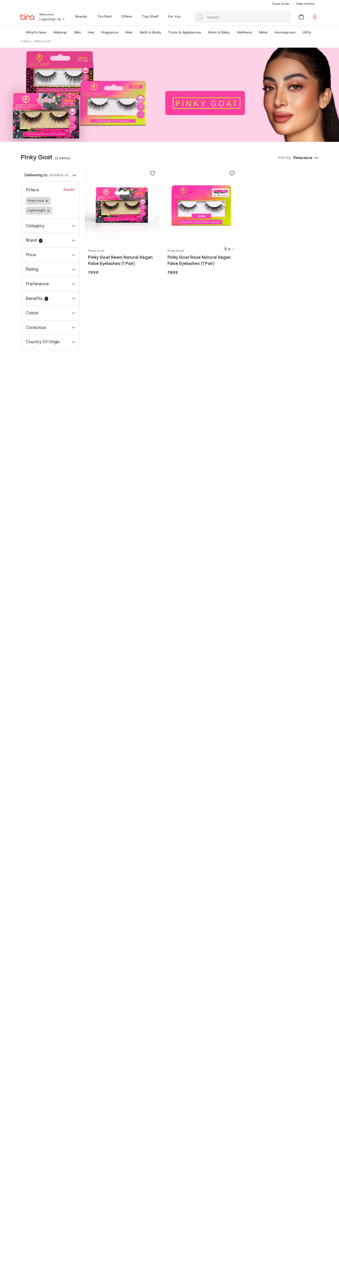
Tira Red (104, 16)
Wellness (244, 32)
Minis (263, 32)
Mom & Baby (219, 32)
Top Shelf (150, 16)
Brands (81, 16)
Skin (77, 32)
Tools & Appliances (184, 32)
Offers (126, 16)
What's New (36, 32)
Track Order (281, 4)
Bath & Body (150, 32)
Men (129, 32)
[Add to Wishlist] (153, 173)
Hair (91, 32)
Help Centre (305, 4)
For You (174, 16)
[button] (47, 32)
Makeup (60, 32)
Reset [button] (69, 189)
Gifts (307, 32)
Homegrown (285, 32)
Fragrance (110, 32)
